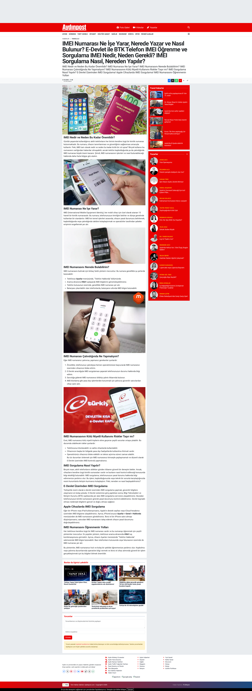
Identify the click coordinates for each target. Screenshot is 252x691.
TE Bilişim (186, 685)
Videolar (140, 27)
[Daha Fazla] (180, 80)
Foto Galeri (125, 27)
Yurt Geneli (168, 657)
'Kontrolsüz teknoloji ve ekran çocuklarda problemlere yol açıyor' (104, 607)
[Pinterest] (71, 671)
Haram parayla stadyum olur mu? (172, 172)
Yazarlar (153, 27)
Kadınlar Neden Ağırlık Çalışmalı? (172, 258)
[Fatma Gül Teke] (154, 276)
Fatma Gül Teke (165, 275)
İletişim (142, 668)
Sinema (142, 666)
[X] (67, 671)
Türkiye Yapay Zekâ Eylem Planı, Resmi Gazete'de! (75, 583)
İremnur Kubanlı (166, 217)
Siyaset (142, 660)
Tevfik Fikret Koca (167, 208)
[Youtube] (82, 671)
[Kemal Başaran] (154, 190)
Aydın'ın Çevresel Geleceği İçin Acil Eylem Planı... (172, 191)
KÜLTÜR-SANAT (104, 34)
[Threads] (89, 671)
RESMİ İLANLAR (147, 34)
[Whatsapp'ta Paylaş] (176, 80)
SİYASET (92, 34)
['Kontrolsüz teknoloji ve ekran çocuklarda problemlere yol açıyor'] (104, 597)
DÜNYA (131, 34)
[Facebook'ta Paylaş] (169, 80)
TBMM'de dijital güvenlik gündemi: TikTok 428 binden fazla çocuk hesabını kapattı (131, 584)
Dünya (167, 664)
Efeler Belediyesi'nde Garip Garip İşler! (174, 296)
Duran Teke (164, 179)
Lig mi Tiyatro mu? (166, 239)
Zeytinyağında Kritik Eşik (169, 210)
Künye (167, 666)
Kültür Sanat (169, 660)
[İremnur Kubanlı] (154, 219)
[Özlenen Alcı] (154, 171)
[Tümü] (187, 154)
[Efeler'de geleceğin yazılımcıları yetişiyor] (77, 597)
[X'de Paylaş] (172, 80)
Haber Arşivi (112, 673)
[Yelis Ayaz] (154, 228)
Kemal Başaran (166, 188)
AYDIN (64, 34)
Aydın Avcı (163, 160)
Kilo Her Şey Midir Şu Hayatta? (171, 220)
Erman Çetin (164, 294)
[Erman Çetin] (154, 295)
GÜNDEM (72, 34)
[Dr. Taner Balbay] (154, 238)
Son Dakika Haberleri (115, 671)
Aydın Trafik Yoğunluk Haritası (118, 664)
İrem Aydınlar (165, 283)
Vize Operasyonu (166, 162)
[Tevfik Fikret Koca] (154, 209)
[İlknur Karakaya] (154, 266)
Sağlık (142, 662)
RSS (66, 685)
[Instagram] (74, 671)
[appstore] (116, 677)
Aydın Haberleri (145, 657)
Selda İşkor (164, 256)
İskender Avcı (165, 245)
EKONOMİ (122, 34)
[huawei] (136, 677)
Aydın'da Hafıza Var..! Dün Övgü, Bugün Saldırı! (174, 249)
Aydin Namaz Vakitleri (115, 662)
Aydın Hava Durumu (114, 660)
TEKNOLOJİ (75, 39)
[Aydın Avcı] (154, 161)
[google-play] (127, 677)
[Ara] (189, 27)
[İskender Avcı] (154, 247)
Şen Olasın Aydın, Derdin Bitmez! (171, 182)
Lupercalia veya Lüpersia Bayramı (172, 268)
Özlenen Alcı (165, 169)
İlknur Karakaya (166, 265)
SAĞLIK (114, 34)
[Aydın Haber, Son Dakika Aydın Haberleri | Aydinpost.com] (74, 27)
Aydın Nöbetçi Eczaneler (116, 657)
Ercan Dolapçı (165, 198)
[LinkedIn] (78, 671)
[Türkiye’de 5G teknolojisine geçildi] (132, 597)
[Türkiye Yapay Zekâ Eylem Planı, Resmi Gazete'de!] (77, 573)
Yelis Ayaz (163, 227)
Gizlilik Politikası (170, 668)
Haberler (65, 39)
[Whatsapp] (93, 671)
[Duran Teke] (154, 180)
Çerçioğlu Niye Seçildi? (168, 277)
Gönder (68, 637)
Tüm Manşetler (113, 668)
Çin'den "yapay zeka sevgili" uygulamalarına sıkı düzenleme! (103, 583)
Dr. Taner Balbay (166, 236)
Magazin (142, 664)
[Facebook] (64, 671)
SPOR (137, 34)
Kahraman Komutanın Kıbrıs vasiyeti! (173, 201)
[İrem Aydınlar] (154, 285)
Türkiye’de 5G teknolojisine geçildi (131, 605)
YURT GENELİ (82, 34)
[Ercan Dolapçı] (154, 199)
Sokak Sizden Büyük (167, 229)
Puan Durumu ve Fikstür (116, 666)
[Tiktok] (85, 671)
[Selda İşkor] (154, 257)
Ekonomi (168, 662)
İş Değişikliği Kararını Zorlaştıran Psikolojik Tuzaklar (172, 287)
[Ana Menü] (189, 34)
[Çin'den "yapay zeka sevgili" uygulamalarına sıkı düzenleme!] (104, 573)
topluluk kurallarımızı (83, 644)
